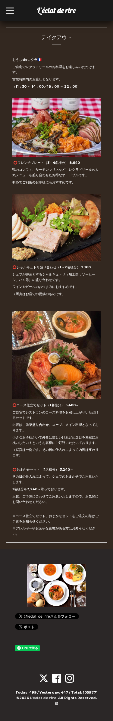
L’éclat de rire (56, 10)
